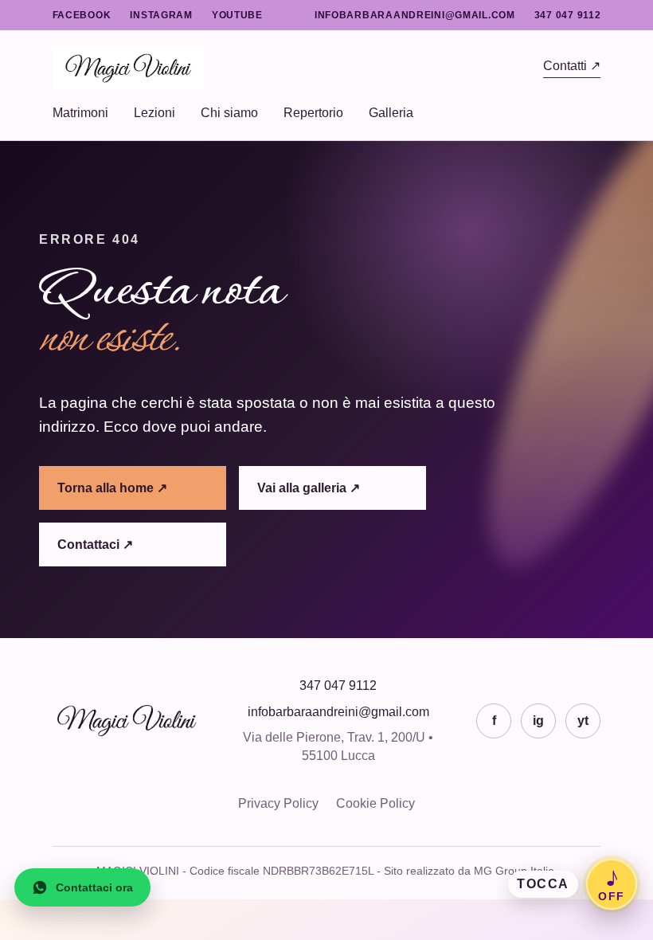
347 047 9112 (567, 15)
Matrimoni (80, 112)
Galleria (391, 112)
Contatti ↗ (571, 65)
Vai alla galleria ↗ (308, 488)
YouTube (237, 15)
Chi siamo (229, 112)
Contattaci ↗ (95, 544)
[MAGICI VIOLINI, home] (298, 68)
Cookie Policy (375, 803)
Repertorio (313, 112)
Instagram (161, 15)
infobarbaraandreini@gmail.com (415, 15)
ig (538, 720)
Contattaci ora (94, 887)
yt (582, 720)
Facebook (82, 15)
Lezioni (154, 112)
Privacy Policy (278, 803)
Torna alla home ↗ (112, 488)
